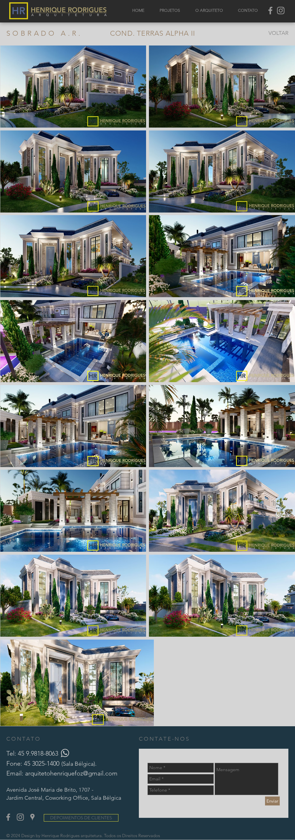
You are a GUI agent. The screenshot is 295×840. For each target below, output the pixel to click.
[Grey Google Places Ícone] (32, 817)
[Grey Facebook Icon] (270, 10)
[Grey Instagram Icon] (281, 10)
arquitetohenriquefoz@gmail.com (71, 773)
